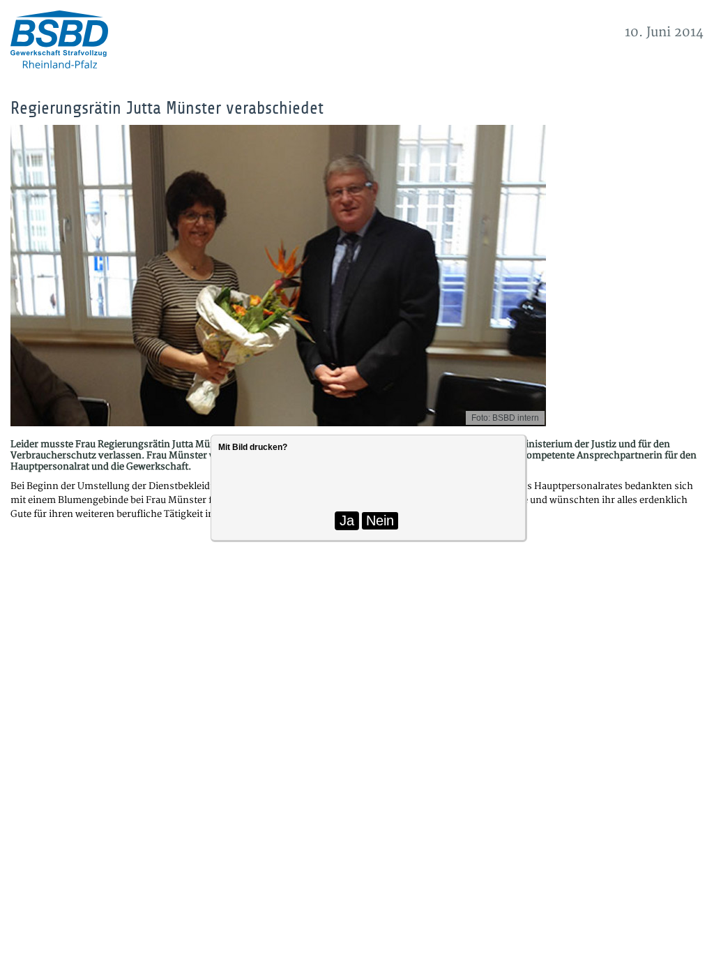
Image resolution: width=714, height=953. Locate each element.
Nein (380, 520)
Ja (347, 520)
